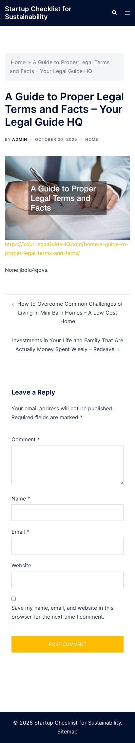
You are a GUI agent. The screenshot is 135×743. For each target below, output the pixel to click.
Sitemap (67, 731)
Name (20, 498)
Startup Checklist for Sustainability (38, 13)
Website (21, 565)
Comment (25, 439)
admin (19, 139)
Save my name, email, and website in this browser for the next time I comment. (62, 612)
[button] (114, 12)
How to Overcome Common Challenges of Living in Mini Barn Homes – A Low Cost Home (70, 312)
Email (20, 531)
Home (18, 62)
